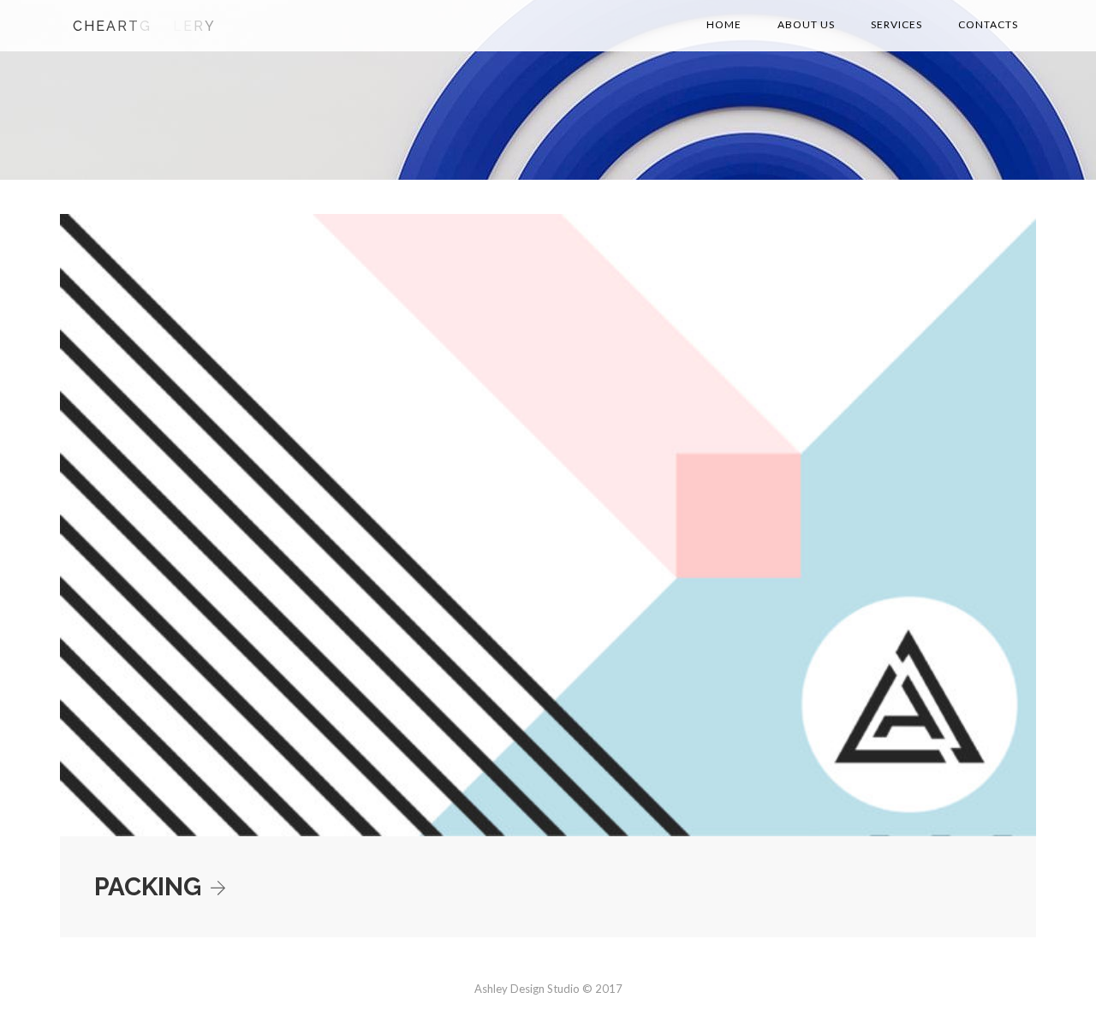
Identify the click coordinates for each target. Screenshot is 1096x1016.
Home (724, 24)
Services (896, 24)
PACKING (147, 886)
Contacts (988, 24)
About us (806, 24)
